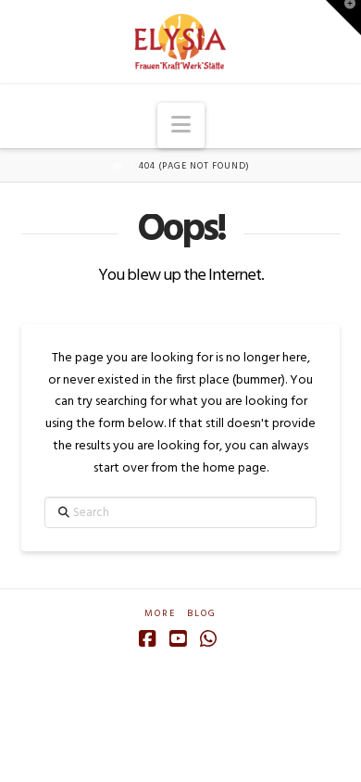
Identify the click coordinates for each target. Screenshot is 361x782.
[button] (181, 125)
